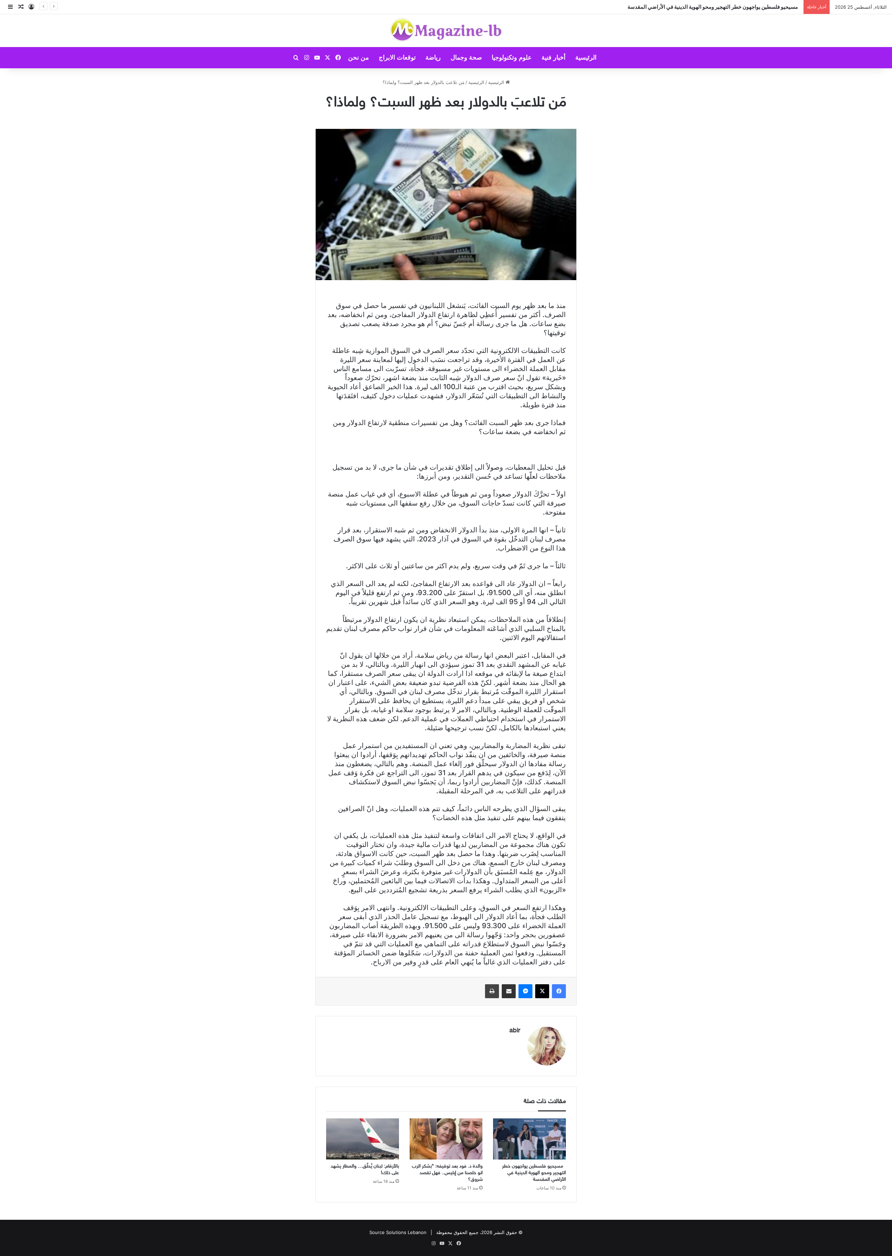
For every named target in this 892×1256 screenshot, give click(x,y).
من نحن (358, 57)
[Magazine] (446, 30)
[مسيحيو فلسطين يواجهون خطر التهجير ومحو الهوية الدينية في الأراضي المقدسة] (529, 1138)
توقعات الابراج (397, 57)
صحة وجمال (466, 57)
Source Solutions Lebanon (397, 1232)
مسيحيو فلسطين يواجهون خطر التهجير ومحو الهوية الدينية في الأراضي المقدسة (534, 1172)
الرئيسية (586, 57)
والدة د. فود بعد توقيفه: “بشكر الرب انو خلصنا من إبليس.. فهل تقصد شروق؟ (447, 1172)
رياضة (433, 57)
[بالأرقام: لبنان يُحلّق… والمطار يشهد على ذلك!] (362, 1138)
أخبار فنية (553, 57)
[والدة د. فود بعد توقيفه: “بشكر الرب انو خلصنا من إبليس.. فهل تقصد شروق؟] (445, 1138)
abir (514, 1031)
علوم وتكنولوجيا (512, 57)
